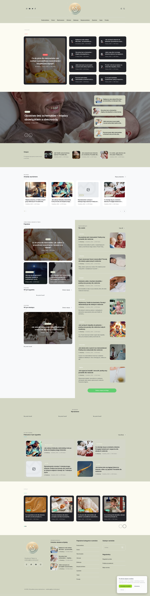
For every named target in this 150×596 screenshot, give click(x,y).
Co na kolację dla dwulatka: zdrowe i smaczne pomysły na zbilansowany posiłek (114, 516)
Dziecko (82, 510)
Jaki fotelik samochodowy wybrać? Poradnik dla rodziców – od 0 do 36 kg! (61, 153)
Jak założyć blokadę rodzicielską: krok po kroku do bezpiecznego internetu (61, 200)
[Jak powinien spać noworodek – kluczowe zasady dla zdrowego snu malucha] (60, 273)
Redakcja (82, 241)
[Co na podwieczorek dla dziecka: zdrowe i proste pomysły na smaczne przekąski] (35, 504)
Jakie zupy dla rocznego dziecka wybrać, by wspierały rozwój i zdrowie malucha (114, 53)
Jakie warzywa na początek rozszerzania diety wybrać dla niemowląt (84, 66)
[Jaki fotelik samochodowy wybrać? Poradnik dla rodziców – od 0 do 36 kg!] (48, 155)
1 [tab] (24, 211)
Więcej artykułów (119, 176)
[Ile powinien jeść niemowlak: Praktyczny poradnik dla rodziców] (117, 240)
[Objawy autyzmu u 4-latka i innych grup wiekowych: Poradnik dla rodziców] (35, 189)
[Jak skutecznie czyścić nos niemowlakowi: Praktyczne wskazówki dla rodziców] (117, 352)
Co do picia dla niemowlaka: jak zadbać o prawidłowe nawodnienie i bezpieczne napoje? (88, 516)
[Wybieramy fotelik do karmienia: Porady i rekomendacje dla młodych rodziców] (117, 306)
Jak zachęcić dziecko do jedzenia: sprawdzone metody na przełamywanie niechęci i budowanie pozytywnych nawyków (114, 40)
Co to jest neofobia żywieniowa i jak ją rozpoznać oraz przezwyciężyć (114, 78)
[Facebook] (35, 8)
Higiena (81, 367)
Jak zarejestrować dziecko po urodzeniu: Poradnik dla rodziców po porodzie (90, 153)
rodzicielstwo (109, 195)
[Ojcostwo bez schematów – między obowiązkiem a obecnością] (75, 117)
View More (121, 435)
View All (121, 228)
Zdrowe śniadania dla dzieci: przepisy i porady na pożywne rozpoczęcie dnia (60, 516)
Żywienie (79, 570)
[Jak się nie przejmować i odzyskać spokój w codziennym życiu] (35, 273)
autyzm (29, 195)
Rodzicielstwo (80, 545)
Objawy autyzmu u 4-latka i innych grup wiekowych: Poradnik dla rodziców (35, 200)
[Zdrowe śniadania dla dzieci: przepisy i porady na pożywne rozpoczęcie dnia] (62, 504)
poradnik (98, 464)
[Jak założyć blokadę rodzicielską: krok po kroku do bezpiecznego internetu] (62, 189)
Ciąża (78, 575)
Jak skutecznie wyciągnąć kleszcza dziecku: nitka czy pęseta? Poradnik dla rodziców (108, 469)
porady (81, 195)
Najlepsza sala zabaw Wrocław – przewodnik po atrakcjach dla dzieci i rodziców (83, 40)
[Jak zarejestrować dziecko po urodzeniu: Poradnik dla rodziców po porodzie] (76, 155)
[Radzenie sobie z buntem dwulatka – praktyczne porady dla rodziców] (117, 284)
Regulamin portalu (107, 559)
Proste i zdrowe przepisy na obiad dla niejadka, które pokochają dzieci (113, 66)
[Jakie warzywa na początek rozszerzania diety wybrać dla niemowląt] (54, 566)
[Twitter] (32, 8)
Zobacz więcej (66, 290)
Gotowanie (81, 322)
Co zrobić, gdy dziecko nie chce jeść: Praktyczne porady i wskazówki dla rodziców (117, 153)
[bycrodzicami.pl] (75, 8)
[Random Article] (121, 8)
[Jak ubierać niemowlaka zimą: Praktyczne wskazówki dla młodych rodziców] (48, 328)
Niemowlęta (82, 299)
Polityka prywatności (108, 563)
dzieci (28, 510)
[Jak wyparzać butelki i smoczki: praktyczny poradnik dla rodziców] (117, 375)
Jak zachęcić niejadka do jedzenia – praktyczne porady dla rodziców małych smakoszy (92, 327)
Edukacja (79, 562)
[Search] (124, 8)
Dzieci (78, 549)
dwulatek (81, 277)
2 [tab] (25, 211)
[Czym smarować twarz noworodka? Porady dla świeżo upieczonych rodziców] (117, 262)
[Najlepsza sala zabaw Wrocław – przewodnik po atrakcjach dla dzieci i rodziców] (54, 549)
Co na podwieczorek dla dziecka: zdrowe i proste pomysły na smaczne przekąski (35, 516)
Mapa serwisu (106, 567)
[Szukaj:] (114, 547)
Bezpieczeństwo (57, 195)
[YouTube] (29, 8)
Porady (78, 579)
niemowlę (81, 234)
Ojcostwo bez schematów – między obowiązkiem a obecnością (83, 53)
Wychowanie (80, 554)
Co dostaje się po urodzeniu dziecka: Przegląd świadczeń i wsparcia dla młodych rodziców (113, 200)
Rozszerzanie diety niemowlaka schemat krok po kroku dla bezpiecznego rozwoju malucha (84, 78)
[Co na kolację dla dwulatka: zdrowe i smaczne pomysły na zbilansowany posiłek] (114, 504)
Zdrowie (79, 558)
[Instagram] (26, 8)
